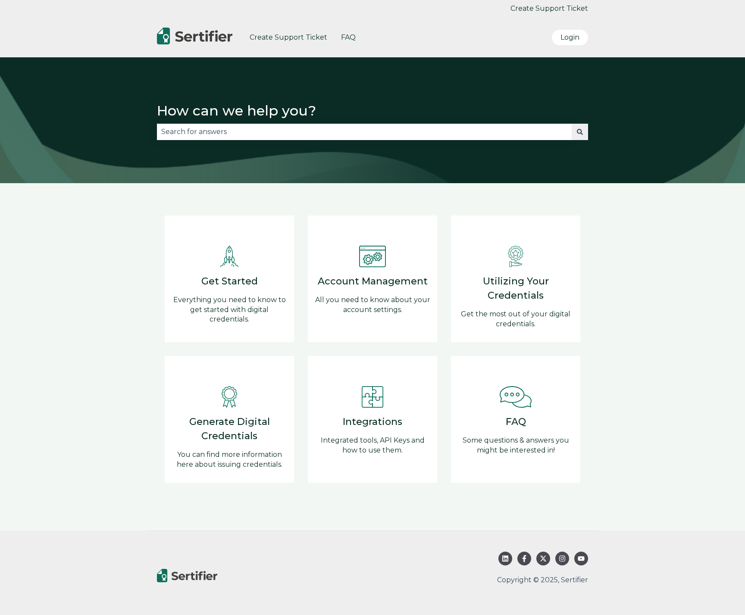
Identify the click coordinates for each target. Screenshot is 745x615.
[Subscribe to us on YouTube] (581, 558)
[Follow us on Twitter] (543, 558)
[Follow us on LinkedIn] (505, 558)
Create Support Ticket (549, 8)
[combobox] (364, 132)
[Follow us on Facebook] (524, 558)
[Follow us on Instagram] (562, 558)
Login (569, 37)
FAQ (348, 37)
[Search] (580, 132)
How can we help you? (236, 110)
